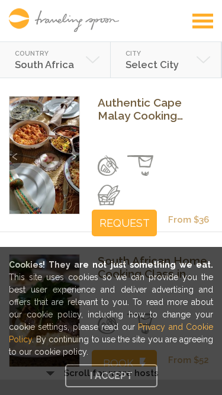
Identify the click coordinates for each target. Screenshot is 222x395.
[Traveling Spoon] (67, 20)
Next (72, 150)
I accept (111, 375)
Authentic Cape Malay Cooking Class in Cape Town (150, 109)
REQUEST (124, 223)
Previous (16, 150)
